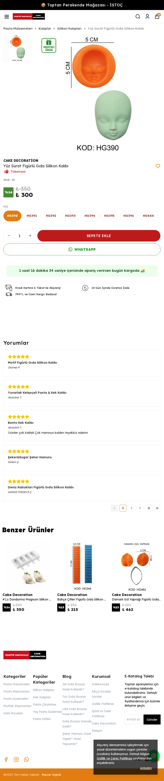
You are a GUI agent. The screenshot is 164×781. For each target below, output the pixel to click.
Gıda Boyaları (13, 713)
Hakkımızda (100, 684)
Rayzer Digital (51, 774)
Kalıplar (45, 28)
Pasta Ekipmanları (16, 691)
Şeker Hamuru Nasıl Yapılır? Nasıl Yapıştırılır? (76, 739)
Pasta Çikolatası (44, 704)
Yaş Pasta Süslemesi (47, 712)
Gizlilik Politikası (103, 704)
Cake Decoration (104, 723)
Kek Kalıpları (42, 697)
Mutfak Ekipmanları (17, 706)
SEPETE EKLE (99, 236)
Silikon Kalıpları (69, 28)
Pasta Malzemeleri (17, 28)
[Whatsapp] (26, 759)
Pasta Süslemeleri (15, 699)
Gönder (152, 720)
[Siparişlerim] (147, 16)
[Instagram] (16, 759)
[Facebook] (6, 759)
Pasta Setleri (42, 719)
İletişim (97, 731)
